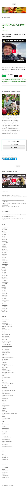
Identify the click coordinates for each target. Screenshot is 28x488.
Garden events (5, 347)
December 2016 (5, 295)
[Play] (3, 186)
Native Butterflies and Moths (7, 383)
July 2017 (3, 285)
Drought (3, 333)
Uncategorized (5, 436)
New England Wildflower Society (8, 390)
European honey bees (6, 341)
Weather (17, 79)
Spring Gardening (5, 428)
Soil (2, 423)
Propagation (4, 408)
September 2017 (5, 282)
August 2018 (4, 265)
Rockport (19, 81)
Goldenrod (19, 78)
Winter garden (5, 444)
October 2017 (4, 280)
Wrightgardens (5, 218)
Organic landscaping (6, 393)
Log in (3, 454)
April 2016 (4, 301)
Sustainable (4, 431)
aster (25, 79)
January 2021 (4, 241)
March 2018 (4, 274)
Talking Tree (4, 433)
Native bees (4, 382)
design (3, 81)
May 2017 (4, 288)
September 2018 (5, 264)
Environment (4, 339)
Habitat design (5, 359)
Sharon (3, 416)
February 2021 (4, 239)
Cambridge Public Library (7, 324)
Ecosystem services (6, 337)
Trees (3, 434)
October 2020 (4, 244)
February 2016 (4, 305)
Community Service (6, 329)
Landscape (4, 369)
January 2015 (4, 310)
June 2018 (4, 269)
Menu (14, 4)
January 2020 (4, 249)
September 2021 (5, 234)
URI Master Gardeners (6, 438)
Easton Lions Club (5, 336)
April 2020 (4, 246)
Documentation (5, 467)
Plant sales (4, 401)
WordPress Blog (5, 475)
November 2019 (5, 251)
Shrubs (3, 421)
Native (12, 81)
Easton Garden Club (6, 334)
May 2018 (4, 270)
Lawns (3, 375)
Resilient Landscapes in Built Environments (10, 195)
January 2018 (4, 277)
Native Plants (4, 387)
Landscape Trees (5, 374)
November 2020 (5, 242)
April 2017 (4, 290)
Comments (5, 457)
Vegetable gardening (6, 439)
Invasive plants (5, 367)
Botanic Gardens (5, 319)
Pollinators (7, 79)
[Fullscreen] (24, 186)
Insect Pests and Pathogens (7, 365)
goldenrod (7, 81)
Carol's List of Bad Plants (7, 326)
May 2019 (4, 255)
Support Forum (5, 472)
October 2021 (4, 233)
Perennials (4, 400)
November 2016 (5, 296)
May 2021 (4, 236)
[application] (14, 181)
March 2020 (4, 247)
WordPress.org (5, 459)
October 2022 (4, 229)
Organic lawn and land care (7, 395)
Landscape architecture (6, 370)
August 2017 (4, 283)
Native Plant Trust (5, 385)
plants (15, 81)
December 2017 (5, 278)
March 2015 (4, 306)
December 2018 (5, 260)
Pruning (3, 410)
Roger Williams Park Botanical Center (9, 413)
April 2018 (4, 272)
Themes (3, 474)
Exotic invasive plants (6, 342)
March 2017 (4, 292)
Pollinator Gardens (5, 405)
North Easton (4, 392)
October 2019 (4, 252)
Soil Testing (4, 426)
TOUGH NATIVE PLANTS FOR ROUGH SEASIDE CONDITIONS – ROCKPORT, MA (13, 25)
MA (10, 81)
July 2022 (3, 231)
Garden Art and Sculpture (7, 346)
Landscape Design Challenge (8, 372)
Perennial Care (5, 398)
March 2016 (4, 303)
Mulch (3, 380)
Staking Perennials (5, 429)
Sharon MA (4, 419)
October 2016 (4, 298)
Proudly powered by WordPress (8, 485)
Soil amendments (5, 424)
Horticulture (4, 362)
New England (4, 388)
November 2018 (5, 262)
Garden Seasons (5, 349)
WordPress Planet (5, 477)
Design (3, 331)
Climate (3, 328)
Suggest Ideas (4, 470)
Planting (3, 403)
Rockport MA (12, 79)
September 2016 (5, 300)
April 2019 (4, 257)
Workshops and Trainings (7, 446)
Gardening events (5, 351)
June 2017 (4, 287)
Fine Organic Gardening (6, 344)
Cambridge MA (5, 323)
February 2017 (4, 293)
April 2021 (4, 237)
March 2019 (4, 259)
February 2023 (4, 228)
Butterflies (14, 78)
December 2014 (5, 311)
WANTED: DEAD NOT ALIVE (7, 441)
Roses (3, 415)
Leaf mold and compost (6, 377)
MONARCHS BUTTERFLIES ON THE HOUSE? (10, 206)
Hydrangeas (4, 364)
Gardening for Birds (6, 352)
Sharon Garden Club (6, 418)
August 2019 (4, 254)
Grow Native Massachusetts (7, 357)
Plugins (3, 469)
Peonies (3, 397)
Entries (4, 456)
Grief (3, 356)
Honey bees (4, 360)
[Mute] (22, 186)
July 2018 (3, 267)
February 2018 (4, 275)
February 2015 (4, 308)
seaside (23, 81)
